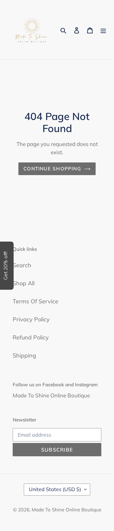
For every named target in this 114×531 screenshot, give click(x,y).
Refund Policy (31, 337)
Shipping (24, 355)
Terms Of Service (35, 301)
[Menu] (103, 29)
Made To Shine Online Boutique (66, 510)
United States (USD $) (55, 489)
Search (22, 265)
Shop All (24, 283)
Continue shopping (52, 169)
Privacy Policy (31, 319)
